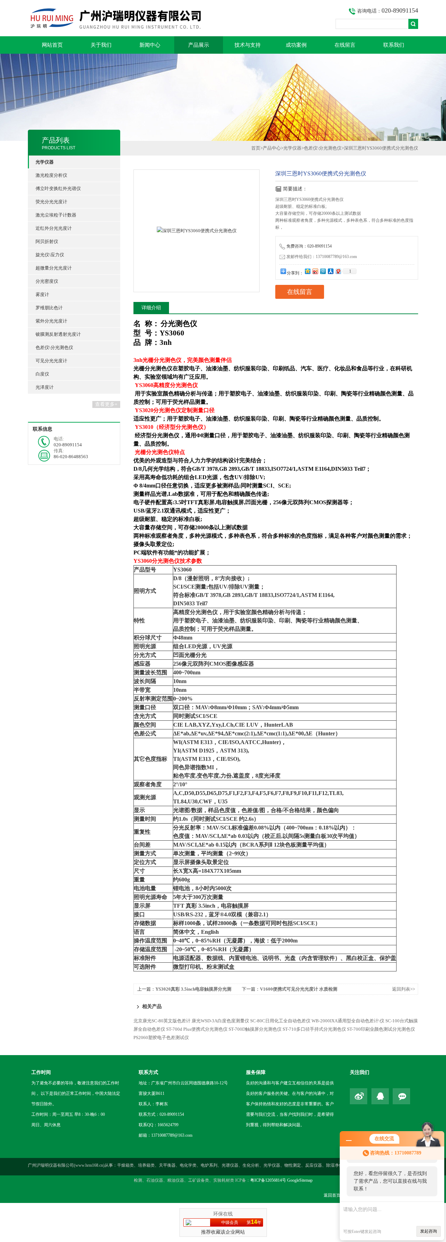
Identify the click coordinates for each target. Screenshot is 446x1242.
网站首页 (52, 45)
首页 (255, 148)
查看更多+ (106, 404)
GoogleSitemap (300, 1180)
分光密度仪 (47, 281)
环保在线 (223, 1214)
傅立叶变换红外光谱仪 (58, 188)
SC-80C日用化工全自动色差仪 (280, 1020)
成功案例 (296, 45)
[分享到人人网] (330, 271)
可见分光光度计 (51, 360)
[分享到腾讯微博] (322, 271)
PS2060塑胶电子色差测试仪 (161, 1037)
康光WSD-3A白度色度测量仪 (220, 1020)
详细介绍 (151, 307)
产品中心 (272, 148)
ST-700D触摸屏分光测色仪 (255, 1029)
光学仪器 (292, 148)
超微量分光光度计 (54, 268)
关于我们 (101, 45)
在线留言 (344, 45)
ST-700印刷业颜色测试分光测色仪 (381, 1029)
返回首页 (332, 1195)
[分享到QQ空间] (307, 271)
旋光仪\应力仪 (50, 254)
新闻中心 (149, 45)
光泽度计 (45, 387)
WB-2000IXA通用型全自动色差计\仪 (348, 1020)
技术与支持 (247, 45)
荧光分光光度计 (51, 201)
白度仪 (42, 374)
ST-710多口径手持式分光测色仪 (314, 1029)
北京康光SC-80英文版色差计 (162, 1020)
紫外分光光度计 (51, 321)
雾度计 (42, 294)
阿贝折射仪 (47, 241)
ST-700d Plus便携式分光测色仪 (197, 1029)
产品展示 (198, 45)
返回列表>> (403, 989)
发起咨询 (428, 1231)
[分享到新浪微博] (315, 271)
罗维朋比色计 (49, 307)
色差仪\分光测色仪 (54, 347)
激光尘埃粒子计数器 (56, 215)
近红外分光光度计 (54, 228)
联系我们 (393, 45)
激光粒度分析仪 (51, 175)
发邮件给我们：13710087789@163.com (321, 256)
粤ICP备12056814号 (268, 1180)
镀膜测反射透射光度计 (58, 334)
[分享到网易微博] (338, 271)
